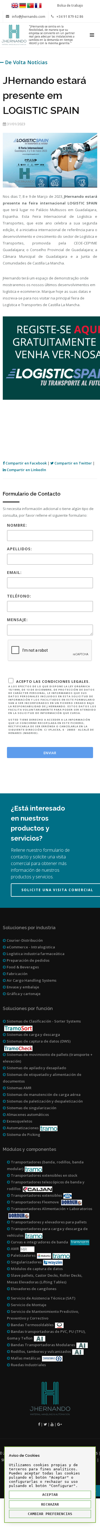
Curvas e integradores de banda (39, 1241)
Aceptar (50, 1495)
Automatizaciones (22, 1127)
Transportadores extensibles (36, 1195)
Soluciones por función (28, 1008)
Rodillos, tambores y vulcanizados (40, 1351)
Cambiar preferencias (50, 1514)
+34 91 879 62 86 (69, 16)
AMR (14, 1248)
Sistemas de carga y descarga (33, 1034)
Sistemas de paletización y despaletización (44, 1101)
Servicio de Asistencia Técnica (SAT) (42, 1298)
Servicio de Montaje (28, 1304)
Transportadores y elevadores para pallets (48, 1221)
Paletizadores (23, 1255)
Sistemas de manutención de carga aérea (43, 1094)
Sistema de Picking (23, 1134)
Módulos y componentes (29, 1149)
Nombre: (17, 525)
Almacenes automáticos (27, 1114)
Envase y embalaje (22, 986)
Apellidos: (19, 548)
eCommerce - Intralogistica (30, 946)
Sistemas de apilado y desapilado (36, 1067)
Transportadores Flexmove (35, 1201)
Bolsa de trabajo (70, 5)
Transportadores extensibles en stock (43, 1175)
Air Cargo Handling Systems (31, 980)
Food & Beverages (22, 966)
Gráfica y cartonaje (23, 993)
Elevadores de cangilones (33, 1288)
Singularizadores (26, 1261)
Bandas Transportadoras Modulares (42, 1344)
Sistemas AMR (18, 1087)
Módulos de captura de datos (36, 1268)
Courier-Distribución (24, 940)
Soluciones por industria (29, 927)
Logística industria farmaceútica (35, 953)
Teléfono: (19, 596)
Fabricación (17, 973)
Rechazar (50, 1504)
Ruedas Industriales (28, 1364)
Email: (14, 572)
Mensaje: (17, 619)
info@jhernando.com (28, 16)
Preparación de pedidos (27, 960)
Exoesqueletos (19, 1121)
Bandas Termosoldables (32, 1324)
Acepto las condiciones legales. (52, 707)
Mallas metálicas (25, 1358)
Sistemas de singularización (31, 1107)
